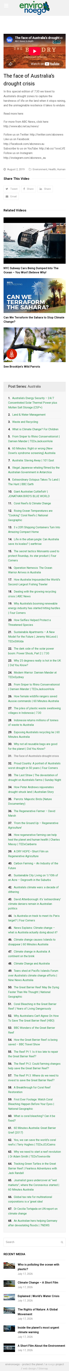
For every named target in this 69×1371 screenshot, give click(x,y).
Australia (34, 386)
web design (29, 1368)
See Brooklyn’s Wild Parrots (22, 366)
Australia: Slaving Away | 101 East (33, 460)
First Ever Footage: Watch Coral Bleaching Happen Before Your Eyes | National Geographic (31, 1104)
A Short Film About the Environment (41, 1345)
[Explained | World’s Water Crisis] (9, 1297)
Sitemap (43, 1368)
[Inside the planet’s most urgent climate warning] (9, 1328)
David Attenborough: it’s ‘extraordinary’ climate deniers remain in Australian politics (34, 904)
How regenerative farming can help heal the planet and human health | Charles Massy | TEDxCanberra (34, 839)
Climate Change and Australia (32, 963)
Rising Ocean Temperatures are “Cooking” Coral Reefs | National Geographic (30, 515)
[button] (12, 189)
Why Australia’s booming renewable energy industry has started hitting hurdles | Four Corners (34, 608)
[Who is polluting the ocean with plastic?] (9, 1265)
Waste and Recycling (25, 422)
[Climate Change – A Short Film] (9, 1283)
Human (61, 169)
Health (52, 169)
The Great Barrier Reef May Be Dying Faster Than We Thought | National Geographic (33, 992)
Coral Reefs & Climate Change (32, 503)
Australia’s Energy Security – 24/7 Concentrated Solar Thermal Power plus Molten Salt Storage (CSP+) (32, 402)
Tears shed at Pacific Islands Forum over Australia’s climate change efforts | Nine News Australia (33, 975)
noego (51, 1364)
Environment (40, 169)
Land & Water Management (28, 414)
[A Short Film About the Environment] (9, 1348)
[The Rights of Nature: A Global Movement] (9, 1310)
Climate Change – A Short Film (38, 1282)
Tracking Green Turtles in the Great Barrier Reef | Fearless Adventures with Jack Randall (32, 1168)
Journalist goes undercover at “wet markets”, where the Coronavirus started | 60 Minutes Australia (33, 1185)
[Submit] (62, 1242)
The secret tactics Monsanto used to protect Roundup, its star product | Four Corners (33, 556)
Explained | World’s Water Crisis (38, 1296)
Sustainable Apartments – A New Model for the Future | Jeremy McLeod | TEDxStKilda (33, 636)
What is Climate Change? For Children (35, 429)
